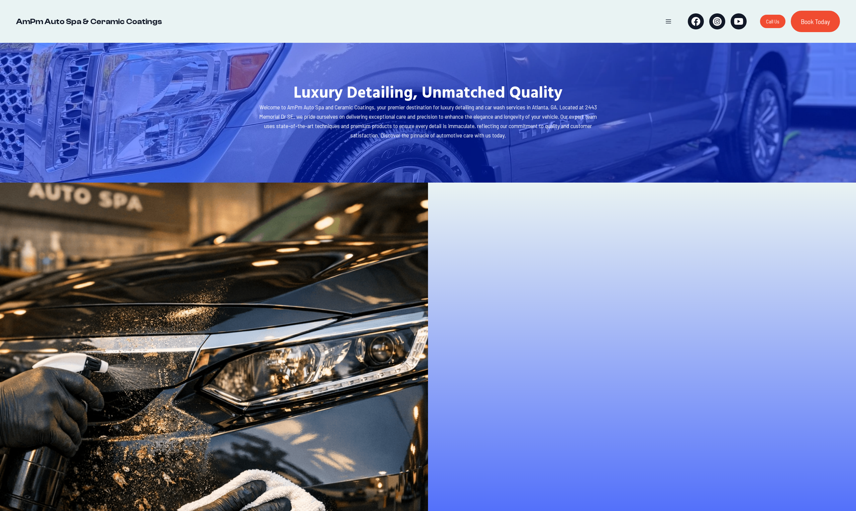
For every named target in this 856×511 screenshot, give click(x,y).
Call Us (772, 21)
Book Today (815, 21)
